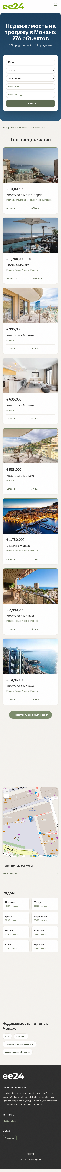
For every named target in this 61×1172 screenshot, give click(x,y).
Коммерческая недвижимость (19, 1044)
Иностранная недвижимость (16, 127)
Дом (7, 1036)
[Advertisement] (30, 749)
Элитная (9, 1138)
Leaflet (38, 855)
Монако (36, 127)
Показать (30, 103)
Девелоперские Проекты (17, 1052)
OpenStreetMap (51, 855)
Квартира (21, 1036)
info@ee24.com (10, 1121)
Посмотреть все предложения (30, 715)
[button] (31, 819)
